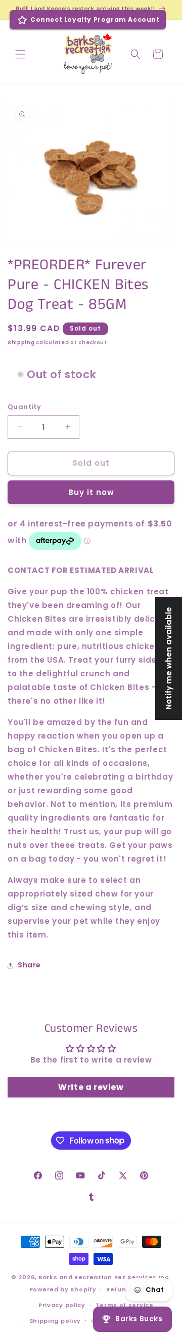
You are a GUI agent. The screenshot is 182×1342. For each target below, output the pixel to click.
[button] (20, 54)
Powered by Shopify (63, 1289)
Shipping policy (55, 1321)
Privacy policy (61, 1305)
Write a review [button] (90, 1087)
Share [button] (29, 965)
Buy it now (91, 492)
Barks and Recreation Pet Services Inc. (104, 1277)
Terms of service (125, 1305)
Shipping (21, 342)
